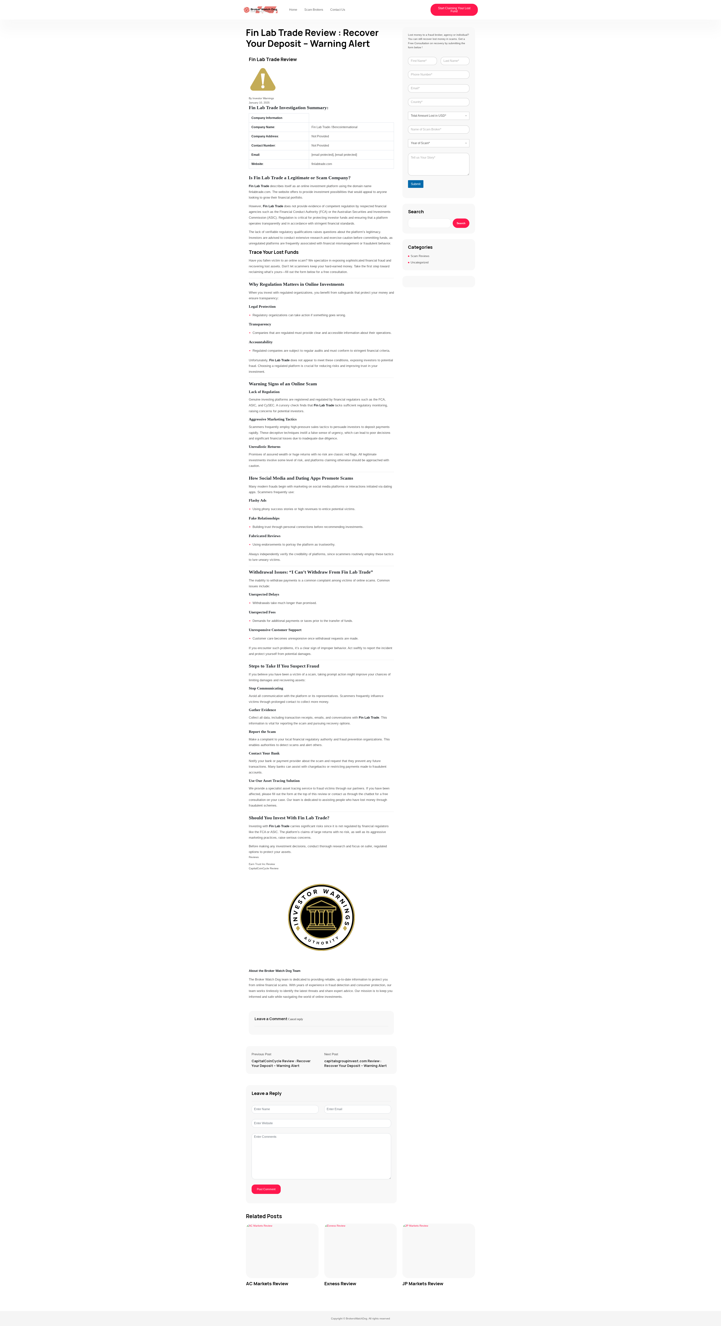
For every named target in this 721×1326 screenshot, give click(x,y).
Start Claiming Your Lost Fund (454, 10)
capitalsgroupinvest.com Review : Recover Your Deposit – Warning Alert (355, 1063)
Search (416, 211)
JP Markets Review (422, 1283)
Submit (416, 184)
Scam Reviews (420, 256)
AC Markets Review (267, 1283)
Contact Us (337, 9)
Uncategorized (419, 262)
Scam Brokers (313, 9)
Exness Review (340, 1283)
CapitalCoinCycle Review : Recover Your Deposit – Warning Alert (281, 1063)
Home (293, 9)
